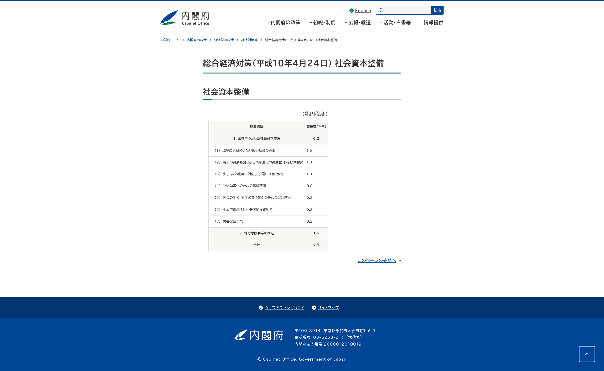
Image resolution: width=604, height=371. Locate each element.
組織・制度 (324, 22)
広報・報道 (359, 22)
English (363, 10)
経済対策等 (249, 40)
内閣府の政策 (286, 22)
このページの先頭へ (377, 260)
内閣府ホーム (170, 40)
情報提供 (434, 22)
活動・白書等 (397, 22)
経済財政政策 (224, 40)
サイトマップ (328, 308)
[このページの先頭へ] (587, 354)
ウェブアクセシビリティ (284, 308)
